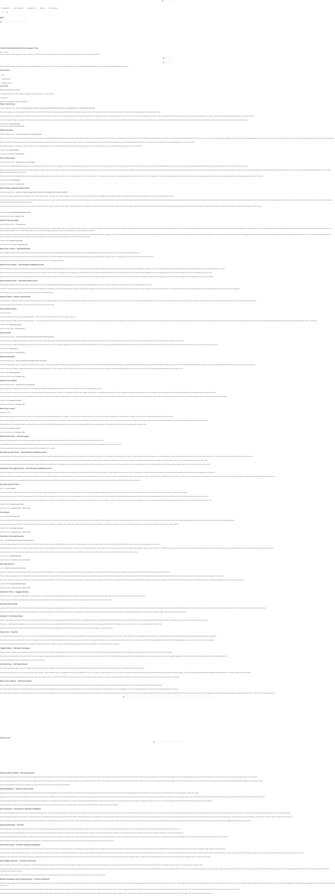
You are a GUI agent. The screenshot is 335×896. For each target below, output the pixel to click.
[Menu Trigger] (1, 15)
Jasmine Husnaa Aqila (16, 240)
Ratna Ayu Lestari (15, 428)
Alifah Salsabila (14, 150)
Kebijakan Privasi (7, 83)
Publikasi (42, 8)
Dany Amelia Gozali (15, 324)
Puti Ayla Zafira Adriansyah (18, 584)
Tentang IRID (5, 8)
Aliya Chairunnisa (15, 124)
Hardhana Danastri (15, 556)
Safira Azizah (13, 348)
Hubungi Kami (6, 79)
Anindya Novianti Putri (17, 504)
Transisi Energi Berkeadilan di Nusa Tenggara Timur (19, 48)
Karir (3, 75)
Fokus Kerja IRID (18, 8)
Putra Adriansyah (15, 180)
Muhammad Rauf (15, 372)
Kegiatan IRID (31, 8)
